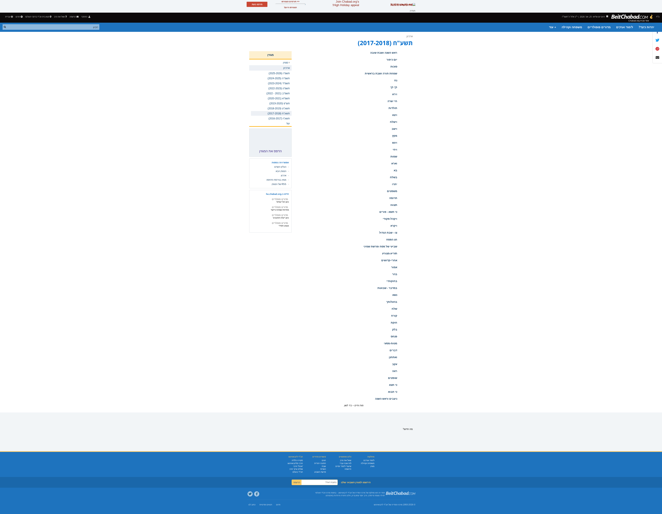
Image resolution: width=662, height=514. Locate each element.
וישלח (393, 121)
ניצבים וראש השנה (386, 398)
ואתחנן (393, 357)
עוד (288, 123)
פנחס (394, 336)
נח (395, 80)
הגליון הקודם (280, 167)
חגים (324, 460)
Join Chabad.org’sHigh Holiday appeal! (345, 3)
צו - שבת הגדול (388, 232)
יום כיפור (391, 59)
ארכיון (410, 36)
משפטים (392, 191)
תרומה (393, 198)
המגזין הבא (281, 171)
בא (395, 170)
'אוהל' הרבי (298, 466)
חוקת (394, 322)
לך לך (393, 87)
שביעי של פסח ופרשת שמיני (380, 246)
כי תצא (393, 384)
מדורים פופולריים (599, 27)
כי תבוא (392, 391)
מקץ (394, 135)
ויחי (395, 149)
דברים (393, 350)
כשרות (323, 469)
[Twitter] (250, 494)
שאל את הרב (59, 16)
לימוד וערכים (624, 27)
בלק (394, 329)
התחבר (84, 16)
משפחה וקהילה (572, 27)
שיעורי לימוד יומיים (343, 466)
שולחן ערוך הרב (296, 469)
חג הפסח (391, 239)
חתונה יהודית (320, 463)
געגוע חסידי (284, 226)
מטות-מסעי (390, 343)
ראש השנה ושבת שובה (383, 52)
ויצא (394, 114)
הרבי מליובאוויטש (295, 463)
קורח (394, 315)
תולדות (393, 108)
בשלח (393, 177)
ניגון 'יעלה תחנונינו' (281, 218)
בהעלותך (391, 301)
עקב (394, 364)
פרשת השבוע (320, 472)
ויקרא (393, 225)
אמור (394, 267)
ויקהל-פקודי (390, 218)
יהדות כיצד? (646, 27)
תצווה (393, 204)
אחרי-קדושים (389, 260)
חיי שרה (392, 101)
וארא (394, 163)
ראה (394, 371)
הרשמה (348, 469)
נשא (394, 294)
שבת (324, 466)
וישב (394, 128)
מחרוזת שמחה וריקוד (280, 210)
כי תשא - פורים (388, 211)
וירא (394, 94)
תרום (18, 16)
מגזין (270, 55)
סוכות (393, 66)
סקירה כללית (297, 460)
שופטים (392, 377)
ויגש (394, 142)
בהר (394, 274)
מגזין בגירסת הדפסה (276, 180)
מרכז (400, 504)
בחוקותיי (391, 281)
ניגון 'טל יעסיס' (282, 202)
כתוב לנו (251, 504)
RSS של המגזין (279, 184)
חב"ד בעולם (297, 472)
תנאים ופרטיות (265, 504)
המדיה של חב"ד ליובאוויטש (386, 504)
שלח (394, 308)
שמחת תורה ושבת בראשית (381, 73)
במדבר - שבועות (387, 287)
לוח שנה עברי (345, 463)
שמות (393, 156)
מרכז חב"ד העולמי (322, 493)
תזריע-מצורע (389, 253)
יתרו (394, 184)
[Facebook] (256, 494)
